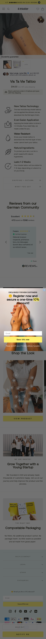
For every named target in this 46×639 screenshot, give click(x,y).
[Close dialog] (44, 290)
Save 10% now (23, 339)
